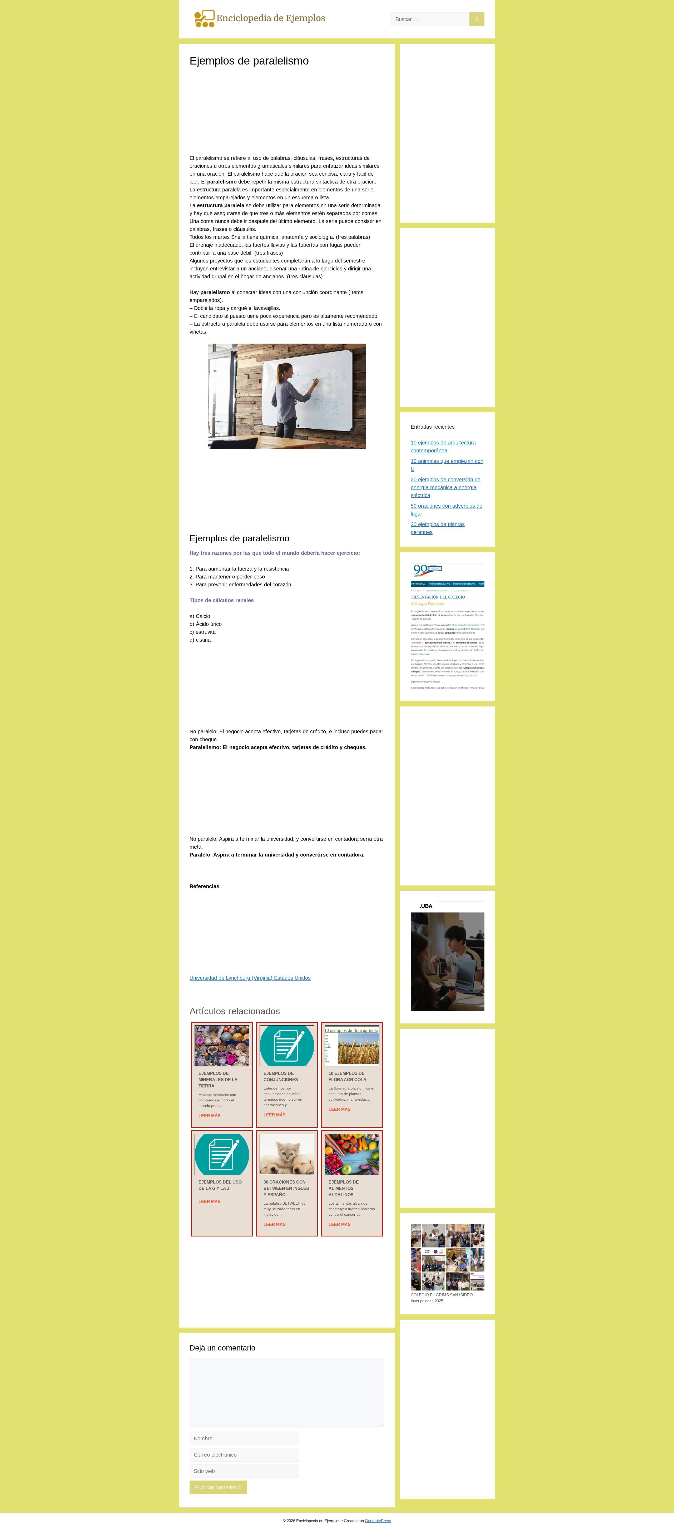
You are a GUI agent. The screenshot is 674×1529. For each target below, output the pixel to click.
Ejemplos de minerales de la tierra (218, 1079)
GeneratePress (378, 1520)
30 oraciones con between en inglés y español (286, 1188)
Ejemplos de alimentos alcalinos (344, 1188)
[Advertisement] (287, 115)
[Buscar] (476, 19)
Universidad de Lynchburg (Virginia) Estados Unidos (250, 978)
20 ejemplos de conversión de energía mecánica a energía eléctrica (445, 487)
